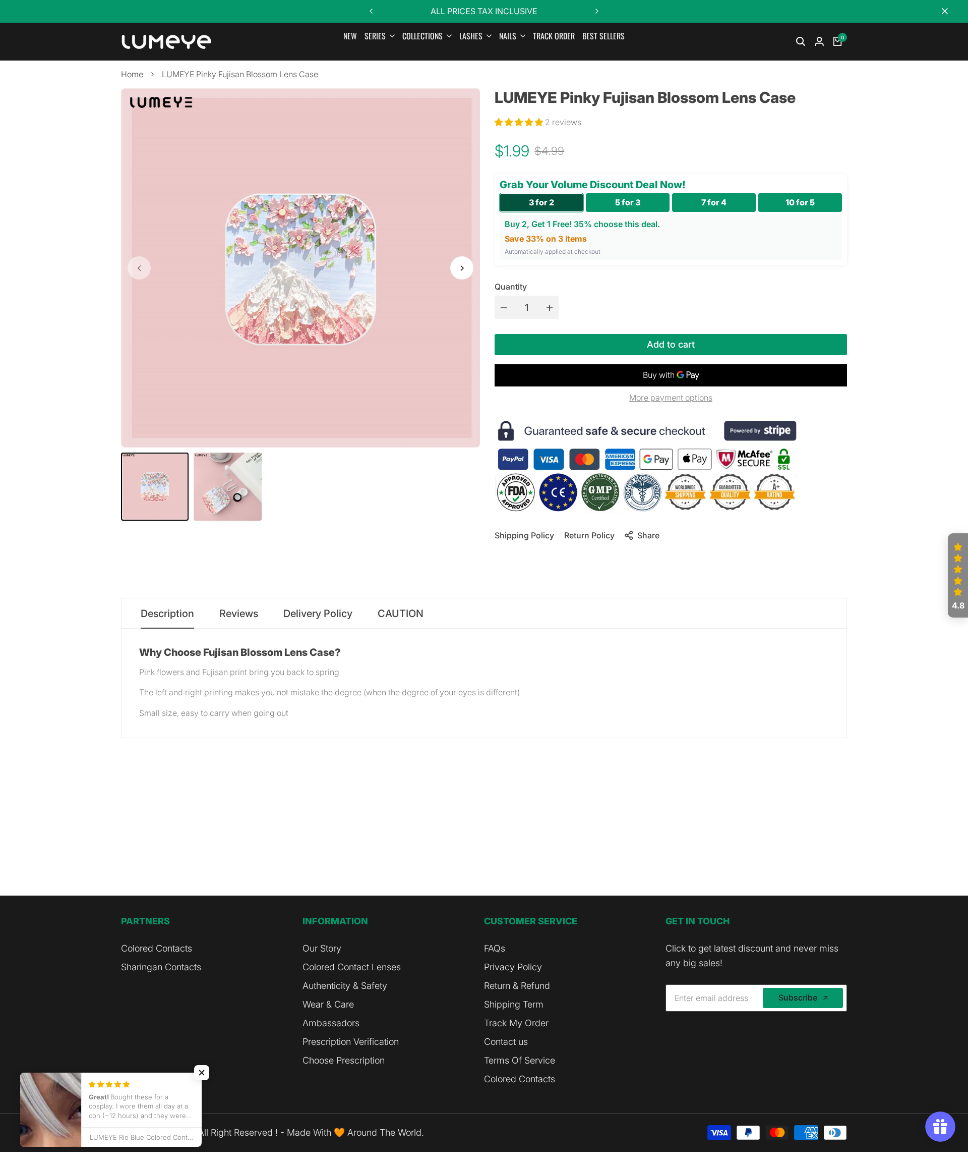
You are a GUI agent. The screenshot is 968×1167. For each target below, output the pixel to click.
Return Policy (589, 535)
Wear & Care (328, 1004)
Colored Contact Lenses (351, 967)
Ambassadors (330, 1023)
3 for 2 (541, 202)
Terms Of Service (519, 1060)
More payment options (670, 398)
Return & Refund (517, 985)
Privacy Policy (513, 967)
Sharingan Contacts (161, 967)
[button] (520, 122)
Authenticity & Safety (344, 985)
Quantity (511, 287)
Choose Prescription (343, 1060)
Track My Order (516, 1023)
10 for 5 (800, 202)
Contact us (506, 1041)
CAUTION (401, 613)
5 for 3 (627, 202)
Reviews (238, 613)
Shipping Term (513, 1004)
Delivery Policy (317, 613)
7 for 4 (714, 202)
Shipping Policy (524, 535)
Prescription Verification (350, 1041)
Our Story (321, 948)
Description (167, 613)
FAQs (494, 948)
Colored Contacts (156, 948)
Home (132, 74)
